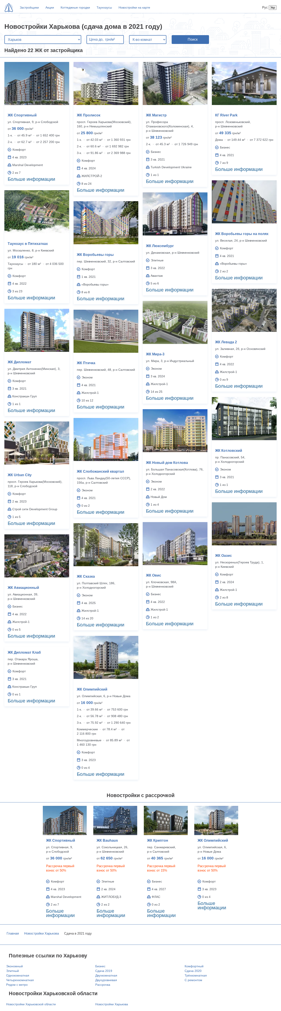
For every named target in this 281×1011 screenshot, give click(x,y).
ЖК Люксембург (160, 246)
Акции (49, 7)
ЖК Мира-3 (155, 354)
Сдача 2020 (193, 971)
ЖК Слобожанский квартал (100, 471)
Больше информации (31, 179)
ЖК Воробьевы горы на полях (241, 234)
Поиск (193, 39)
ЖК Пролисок (88, 115)
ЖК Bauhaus (107, 840)
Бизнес (100, 966)
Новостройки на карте (134, 7)
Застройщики (29, 7)
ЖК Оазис (223, 555)
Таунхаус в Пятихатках (28, 244)
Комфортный (194, 966)
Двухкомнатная (106, 975)
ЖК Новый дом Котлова (167, 463)
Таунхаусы (104, 7)
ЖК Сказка (86, 576)
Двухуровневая (106, 980)
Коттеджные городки (75, 7)
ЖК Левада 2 (226, 342)
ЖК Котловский (228, 450)
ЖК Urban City (20, 475)
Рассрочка (102, 984)
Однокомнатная (17, 975)
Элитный (12, 971)
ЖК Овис (153, 575)
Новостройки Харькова (41, 933)
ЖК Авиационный (23, 588)
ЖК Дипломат (19, 362)
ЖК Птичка (86, 363)
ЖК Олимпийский (92, 689)
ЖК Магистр (156, 115)
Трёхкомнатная (196, 975)
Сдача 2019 (103, 971)
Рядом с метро (17, 984)
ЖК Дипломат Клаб (24, 652)
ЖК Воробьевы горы (95, 255)
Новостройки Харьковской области (31, 1004)
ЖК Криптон (157, 840)
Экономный (14, 966)
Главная (13, 933)
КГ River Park (226, 115)
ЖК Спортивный (22, 115)
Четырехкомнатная (20, 980)
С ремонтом (193, 980)
